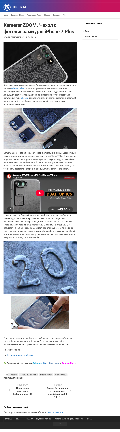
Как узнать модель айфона (20, 355)
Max (64, 15)
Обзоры (47, 15)
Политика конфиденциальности (69, 419)
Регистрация (91, 36)
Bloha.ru (20, 7)
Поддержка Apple (34, 15)
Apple (6, 15)
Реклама (29, 419)
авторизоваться (55, 412)
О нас (18, 419)
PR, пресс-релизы (44, 419)
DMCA (89, 419)
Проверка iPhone (17, 15)
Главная (8, 419)
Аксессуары (61, 374)
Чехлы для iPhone (29, 374)
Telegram (56, 15)
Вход (87, 31)
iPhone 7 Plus (17, 88)
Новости (13, 374)
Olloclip (24, 98)
